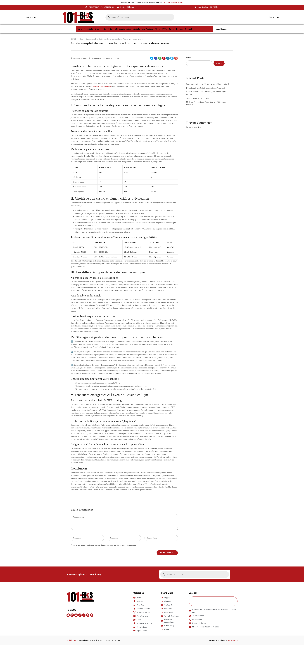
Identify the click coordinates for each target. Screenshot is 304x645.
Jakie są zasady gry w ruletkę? (197, 98)
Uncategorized (96, 58)
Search (188, 57)
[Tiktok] (84, 615)
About (157, 29)
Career (171, 29)
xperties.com (233, 640)
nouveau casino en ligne (102, 86)
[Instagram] (72, 615)
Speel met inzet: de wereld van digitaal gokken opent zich (207, 84)
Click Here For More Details (173, 2)
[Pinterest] (87, 615)
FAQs (164, 29)
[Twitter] (80, 615)
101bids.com (71, 640)
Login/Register (221, 29)
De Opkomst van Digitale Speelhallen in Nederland (205, 88)
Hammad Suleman (80, 58)
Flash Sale (88, 29)
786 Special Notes (123, 29)
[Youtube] (76, 615)
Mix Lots (136, 29)
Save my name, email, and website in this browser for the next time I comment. (104, 545)
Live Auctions (147, 29)
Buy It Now (108, 29)
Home (79, 29)
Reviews (179, 29)
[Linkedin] (91, 615)
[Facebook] (68, 615)
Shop (97, 29)
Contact (188, 29)
